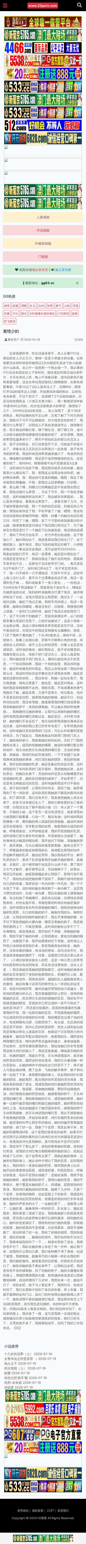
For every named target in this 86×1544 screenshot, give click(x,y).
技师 (50, 305)
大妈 (67, 305)
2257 (50, 1510)
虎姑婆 (9, 1387)
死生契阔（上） (15, 1368)
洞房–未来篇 (13, 1383)
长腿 (7, 313)
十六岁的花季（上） (18, 1354)
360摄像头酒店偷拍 (42, 313)
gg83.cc (47, 283)
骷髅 (7, 1373)
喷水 (24, 313)
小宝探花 (63, 313)
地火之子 (10, 1363)
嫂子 (58, 305)
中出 (15, 313)
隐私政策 (37, 1510)
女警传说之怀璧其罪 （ (20, 1359)
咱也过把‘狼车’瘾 (16, 1378)
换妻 (75, 313)
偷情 (7, 305)
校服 (15, 305)
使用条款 (23, 1510)
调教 (24, 305)
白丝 (41, 305)
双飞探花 (9, 321)
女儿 (32, 305)
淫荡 (75, 305)
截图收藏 (33, 270)
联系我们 (63, 1510)
